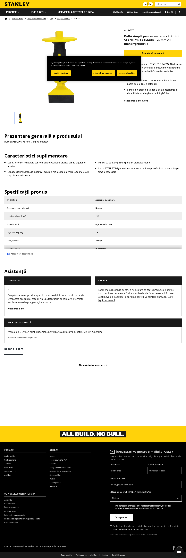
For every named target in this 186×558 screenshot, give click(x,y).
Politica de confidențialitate (126, 529)
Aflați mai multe (16, 308)
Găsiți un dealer (132, 12)
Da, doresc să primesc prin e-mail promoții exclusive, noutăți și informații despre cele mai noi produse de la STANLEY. (143, 507)
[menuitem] (12, 12)
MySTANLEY (118, 12)
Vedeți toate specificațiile (21, 254)
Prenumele (114, 464)
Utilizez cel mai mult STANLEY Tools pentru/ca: (130, 492)
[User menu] (180, 12)
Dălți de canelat (63, 19)
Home (6, 18)
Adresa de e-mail (117, 478)
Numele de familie (155, 464)
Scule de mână (17, 19)
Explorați (37, 12)
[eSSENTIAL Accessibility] (148, 4)
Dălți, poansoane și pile (36, 19)
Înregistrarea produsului (151, 12)
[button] (174, 548)
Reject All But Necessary (103, 73)
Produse (11, 12)
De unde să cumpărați (153, 53)
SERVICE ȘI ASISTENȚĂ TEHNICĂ (76, 12)
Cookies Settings (61, 73)
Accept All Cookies (127, 73)
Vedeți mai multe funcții (136, 100)
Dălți (51, 19)
